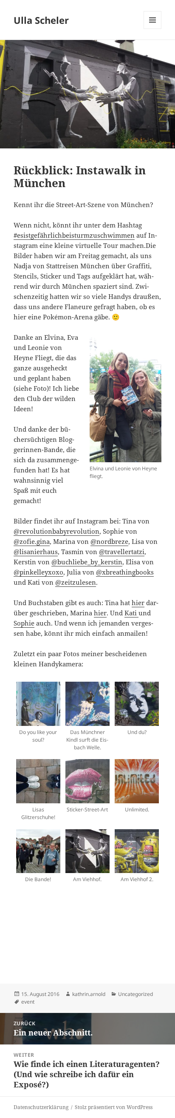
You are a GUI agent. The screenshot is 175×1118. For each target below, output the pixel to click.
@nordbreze (109, 541)
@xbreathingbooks (125, 572)
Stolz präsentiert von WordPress (113, 1107)
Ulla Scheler (41, 20)
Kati (131, 613)
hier (138, 602)
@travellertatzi (121, 551)
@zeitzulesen (75, 582)
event (27, 1001)
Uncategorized (135, 994)
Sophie (24, 623)
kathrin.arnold (88, 994)
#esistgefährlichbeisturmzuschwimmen (74, 235)
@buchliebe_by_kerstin (86, 562)
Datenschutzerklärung (41, 1107)
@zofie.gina (32, 541)
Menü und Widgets (152, 28)
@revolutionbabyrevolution (56, 531)
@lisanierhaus (36, 551)
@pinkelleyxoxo (38, 572)
